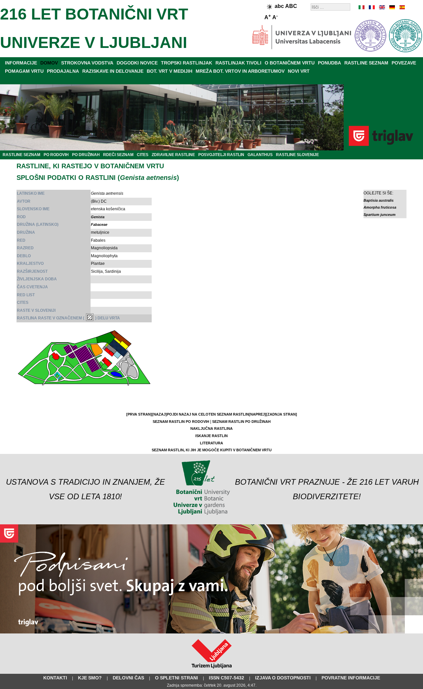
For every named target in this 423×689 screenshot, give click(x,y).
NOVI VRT (299, 71)
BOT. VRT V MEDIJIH (169, 71)
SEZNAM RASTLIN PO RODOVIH (181, 422)
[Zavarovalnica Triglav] (211, 632)
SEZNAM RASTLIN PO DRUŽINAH (241, 422)
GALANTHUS (260, 154)
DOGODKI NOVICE (137, 62)
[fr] (371, 7)
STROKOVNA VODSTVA (87, 62)
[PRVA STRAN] (139, 414)
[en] (381, 7)
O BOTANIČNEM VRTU (290, 62)
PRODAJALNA (63, 71)
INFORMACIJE (21, 62)
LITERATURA (211, 443)
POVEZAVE (404, 62)
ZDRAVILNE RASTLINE (173, 154)
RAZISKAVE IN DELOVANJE (112, 71)
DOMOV (49, 62)
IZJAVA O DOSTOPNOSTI (283, 677)
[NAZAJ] (159, 414)
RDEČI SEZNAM (118, 154)
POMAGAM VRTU (24, 71)
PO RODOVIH (56, 154)
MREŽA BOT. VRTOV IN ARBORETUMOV (240, 71)
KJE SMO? (90, 677)
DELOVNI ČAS (128, 677)
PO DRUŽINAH (86, 154)
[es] (401, 7)
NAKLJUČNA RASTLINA (211, 428)
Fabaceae (99, 224)
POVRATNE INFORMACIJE (351, 677)
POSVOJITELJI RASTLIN (221, 154)
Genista (97, 217)
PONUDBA (329, 62)
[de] (391, 7)
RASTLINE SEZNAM (366, 62)
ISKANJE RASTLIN (211, 436)
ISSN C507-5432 (226, 677)
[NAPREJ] (257, 414)
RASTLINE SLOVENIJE (297, 154)
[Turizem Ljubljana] (211, 670)
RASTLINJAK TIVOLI (238, 62)
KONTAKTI (55, 677)
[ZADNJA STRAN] (281, 414)
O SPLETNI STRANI (176, 677)
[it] (362, 7)
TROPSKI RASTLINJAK (186, 62)
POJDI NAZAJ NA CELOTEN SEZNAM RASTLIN (208, 414)
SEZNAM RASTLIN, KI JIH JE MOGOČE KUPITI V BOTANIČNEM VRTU (212, 450)
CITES (142, 154)
